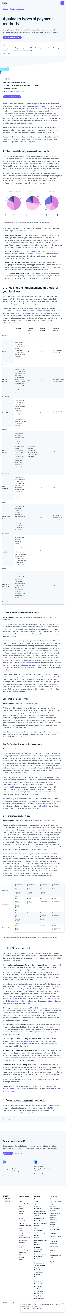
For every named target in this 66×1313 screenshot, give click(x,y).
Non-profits (37, 1251)
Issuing (21, 1233)
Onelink (21, 1235)
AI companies (38, 1230)
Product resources (17, 9)
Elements (14, 989)
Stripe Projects (38, 1296)
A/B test (29, 1041)
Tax (20, 1255)
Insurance (37, 1244)
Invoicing (21, 1230)
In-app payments (39, 1218)
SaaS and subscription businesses (28, 313)
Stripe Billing (12, 787)
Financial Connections (25, 1225)
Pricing (21, 1199)
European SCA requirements (18, 1001)
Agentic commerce (40, 1204)
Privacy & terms (55, 1213)
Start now (7, 1153)
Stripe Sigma (22, 1252)
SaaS (35, 1228)
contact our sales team (17, 1089)
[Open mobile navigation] (62, 3)
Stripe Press (53, 1243)
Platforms (37, 1225)
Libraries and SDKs (39, 1293)
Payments (22, 1242)
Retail (36, 1259)
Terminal (21, 1257)
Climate (21, 1213)
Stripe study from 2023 (40, 106)
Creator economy (39, 1233)
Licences (53, 1222)
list (48, 1108)
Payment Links (26, 989)
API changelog (38, 1291)
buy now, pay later (28, 665)
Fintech (36, 1235)
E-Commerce (38, 1208)
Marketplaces (38, 1221)
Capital (21, 1208)
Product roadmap (55, 1236)
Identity (21, 1228)
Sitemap (52, 1224)
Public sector (38, 1256)
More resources (55, 1229)
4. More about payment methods (13, 92)
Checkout (6, 989)
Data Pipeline (22, 1221)
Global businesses (39, 1216)
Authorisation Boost (25, 1204)
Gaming (36, 1238)
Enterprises (37, 1199)
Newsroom (53, 1241)
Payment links (23, 1240)
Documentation (39, 1284)
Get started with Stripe (11, 37)
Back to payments (8, 1119)
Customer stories (55, 1201)
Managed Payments (24, 1238)
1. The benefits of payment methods (14, 82)
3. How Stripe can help (10, 88)
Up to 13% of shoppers (29, 251)
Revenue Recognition (25, 1250)
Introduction (7, 79)
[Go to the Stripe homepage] (5, 1196)
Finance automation (40, 1213)
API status (37, 1288)
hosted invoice (33, 837)
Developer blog (39, 1298)
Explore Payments (8, 1176)
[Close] (63, 1304)
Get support (53, 1253)
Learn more (6, 53)
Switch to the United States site (32, 1309)
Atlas (20, 1201)
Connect (21, 1216)
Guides (5, 9)
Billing (20, 1206)
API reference (38, 1286)
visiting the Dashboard (31, 1113)
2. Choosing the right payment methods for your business (21, 85)
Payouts (21, 1245)
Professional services (40, 1254)
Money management (40, 1223)
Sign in (52, 1262)
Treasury (21, 1259)
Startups (37, 1201)
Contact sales (18, 1153)
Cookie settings (55, 1227)
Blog (51, 1204)
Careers (52, 1239)
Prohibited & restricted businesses (54, 1218)
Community (53, 1206)
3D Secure (50, 998)
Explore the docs (39, 1174)
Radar (20, 1247)
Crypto (21, 1218)
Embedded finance (40, 1211)
